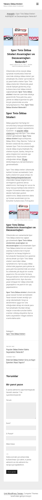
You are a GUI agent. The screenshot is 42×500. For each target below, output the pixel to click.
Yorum (8, 400)
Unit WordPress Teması (13, 493)
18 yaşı (24, 159)
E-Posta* (9, 433)
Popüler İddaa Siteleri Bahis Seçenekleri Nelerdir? (17, 350)
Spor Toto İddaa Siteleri (15, 334)
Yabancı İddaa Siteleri (13, 4)
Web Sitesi (10, 444)
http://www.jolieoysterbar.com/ (18, 177)
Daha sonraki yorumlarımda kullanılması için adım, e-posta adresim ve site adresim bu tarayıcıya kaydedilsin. (18, 461)
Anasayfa (10, 14)
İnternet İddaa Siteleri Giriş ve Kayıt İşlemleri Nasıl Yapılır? (20, 361)
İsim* (8, 423)
